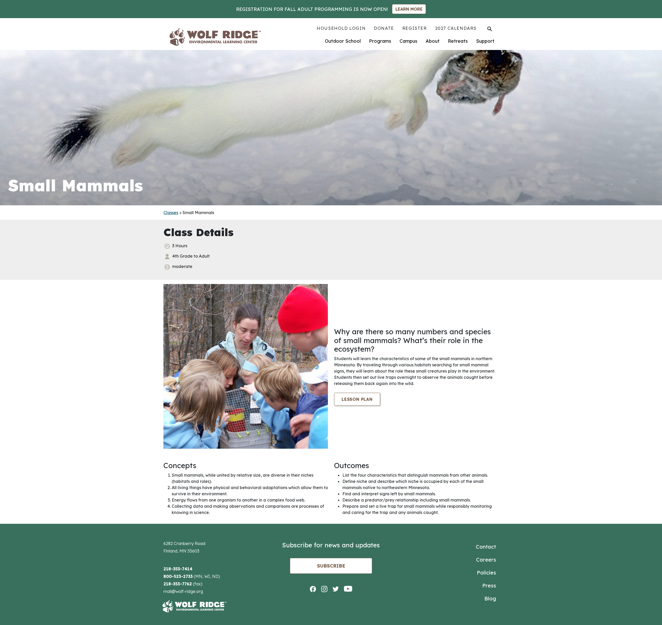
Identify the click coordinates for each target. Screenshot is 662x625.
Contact (486, 546)
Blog (490, 598)
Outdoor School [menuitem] (343, 41)
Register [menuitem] (414, 28)
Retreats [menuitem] (458, 41)
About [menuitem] (433, 41)
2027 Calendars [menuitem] (456, 28)
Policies (486, 572)
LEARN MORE (409, 9)
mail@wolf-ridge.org (183, 591)
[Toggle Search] (489, 28)
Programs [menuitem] (380, 41)
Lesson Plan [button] (357, 399)
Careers (486, 559)
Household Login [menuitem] (341, 28)
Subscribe (331, 566)
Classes (170, 212)
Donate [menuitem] (384, 28)
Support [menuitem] (485, 41)
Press (489, 585)
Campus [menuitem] (408, 41)
